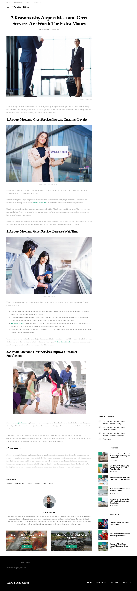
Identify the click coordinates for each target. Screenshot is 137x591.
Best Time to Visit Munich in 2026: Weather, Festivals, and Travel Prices (119, 501)
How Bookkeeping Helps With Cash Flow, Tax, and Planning (120, 478)
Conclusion (107, 439)
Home (8, 2)
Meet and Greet (20, 483)
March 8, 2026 (114, 505)
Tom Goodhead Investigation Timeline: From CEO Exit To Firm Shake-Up (119, 467)
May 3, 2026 (113, 482)
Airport (10, 483)
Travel (51, 483)
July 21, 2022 (31, 541)
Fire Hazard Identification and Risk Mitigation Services (120, 535)
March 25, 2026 (114, 493)
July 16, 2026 (113, 460)
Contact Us (37, 2)
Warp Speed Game (21, 7)
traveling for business (20, 423)
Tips (45, 483)
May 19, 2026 (113, 471)
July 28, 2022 (77, 541)
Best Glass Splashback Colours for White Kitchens (120, 490)
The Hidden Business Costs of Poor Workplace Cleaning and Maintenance (120, 456)
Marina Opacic (67, 541)
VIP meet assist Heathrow (64, 342)
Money (30, 483)
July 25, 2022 (55, 29)
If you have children (17, 323)
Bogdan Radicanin (44, 29)
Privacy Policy (18, 2)
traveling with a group (40, 203)
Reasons (38, 483)
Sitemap (28, 2)
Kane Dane (22, 541)
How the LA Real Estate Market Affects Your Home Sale (119, 546)
